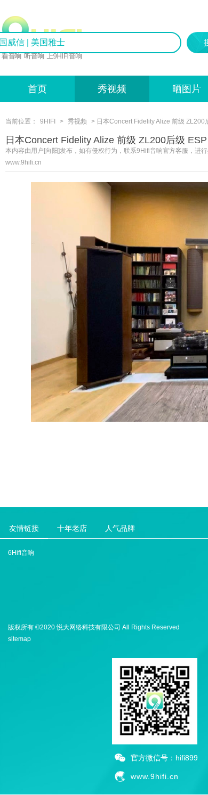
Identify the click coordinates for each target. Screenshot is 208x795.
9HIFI (47, 121)
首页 (37, 89)
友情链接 (24, 528)
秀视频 (112, 89)
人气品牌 (120, 528)
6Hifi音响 (21, 553)
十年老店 (72, 528)
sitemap (19, 639)
